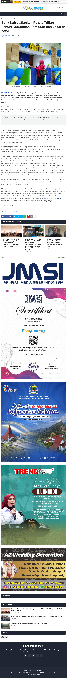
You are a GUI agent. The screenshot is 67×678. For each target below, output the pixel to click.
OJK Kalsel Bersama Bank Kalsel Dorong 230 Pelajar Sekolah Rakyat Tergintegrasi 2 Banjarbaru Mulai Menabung (11, 243)
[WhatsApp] (24, 216)
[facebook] (57, 7)
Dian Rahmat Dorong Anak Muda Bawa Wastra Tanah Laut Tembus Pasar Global (41, 2)
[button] (62, 2)
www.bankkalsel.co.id (51, 198)
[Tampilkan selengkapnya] (35, 216)
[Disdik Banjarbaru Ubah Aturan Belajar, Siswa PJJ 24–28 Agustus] (5, 626)
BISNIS (16, 211)
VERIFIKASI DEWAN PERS (33, 674)
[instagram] (37, 655)
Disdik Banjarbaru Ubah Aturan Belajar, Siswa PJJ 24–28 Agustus (29, 623)
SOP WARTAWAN (53, 672)
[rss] (65, 7)
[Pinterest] (28, 216)
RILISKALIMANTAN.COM (9, 93)
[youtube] (62, 7)
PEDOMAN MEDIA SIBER (28, 672)
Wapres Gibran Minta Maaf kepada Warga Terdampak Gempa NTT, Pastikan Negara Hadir (36, 616)
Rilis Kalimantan (38, 670)
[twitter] (60, 7)
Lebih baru (5, 257)
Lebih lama (61, 257)
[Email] (31, 216)
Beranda (3, 19)
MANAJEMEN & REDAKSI (42, 672)
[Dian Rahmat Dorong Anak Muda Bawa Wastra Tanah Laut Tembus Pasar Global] (11, 1)
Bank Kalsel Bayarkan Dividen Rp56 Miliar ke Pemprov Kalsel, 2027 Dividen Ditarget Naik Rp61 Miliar (55, 243)
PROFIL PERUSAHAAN (14, 672)
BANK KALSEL (11, 19)
